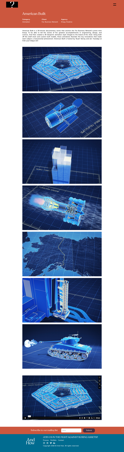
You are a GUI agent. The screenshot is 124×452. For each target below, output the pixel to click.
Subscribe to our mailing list (44, 430)
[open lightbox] (62, 70)
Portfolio (53, 440)
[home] (12, 5)
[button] (114, 4)
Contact (61, 440)
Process (46, 440)
